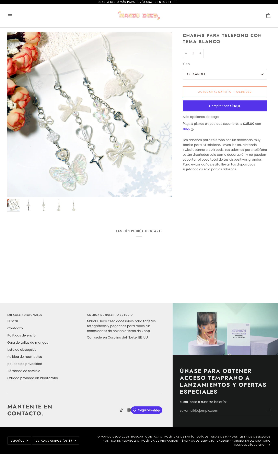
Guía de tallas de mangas (27, 342)
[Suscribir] (267, 410)
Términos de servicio (23, 371)
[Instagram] (129, 410)
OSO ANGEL (196, 74)
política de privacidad (24, 363)
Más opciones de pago (201, 116)
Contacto (15, 328)
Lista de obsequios (21, 349)
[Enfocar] (89, 114)
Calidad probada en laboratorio (32, 378)
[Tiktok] (121, 410)
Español (17, 441)
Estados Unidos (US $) (54, 441)
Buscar (12, 321)
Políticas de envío (21, 335)
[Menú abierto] (13, 15)
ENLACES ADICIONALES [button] (24, 315)
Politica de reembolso (24, 356)
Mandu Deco (111, 437)
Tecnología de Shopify (252, 445)
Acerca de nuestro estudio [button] (110, 315)
